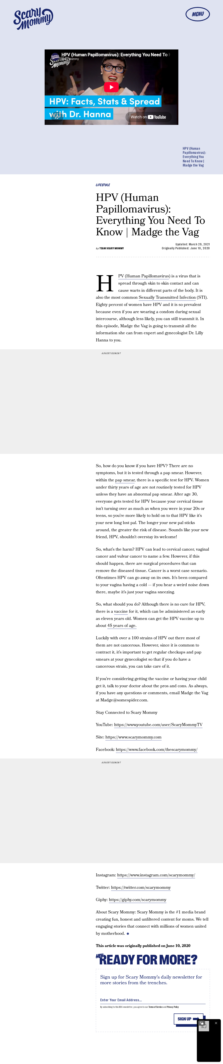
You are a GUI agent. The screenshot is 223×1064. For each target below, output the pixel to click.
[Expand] (201, 1023)
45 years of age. (122, 626)
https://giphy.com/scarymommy (137, 900)
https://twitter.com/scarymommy (141, 888)
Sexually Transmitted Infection (167, 297)
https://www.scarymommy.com (133, 737)
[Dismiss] (216, 1023)
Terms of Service (156, 1007)
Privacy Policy (173, 1007)
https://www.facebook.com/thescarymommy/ (157, 750)
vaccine (121, 611)
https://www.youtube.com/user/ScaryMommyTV (158, 725)
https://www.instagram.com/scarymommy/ (156, 875)
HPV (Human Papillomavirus (143, 276)
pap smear (125, 480)
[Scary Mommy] (33, 18)
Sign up (184, 1019)
